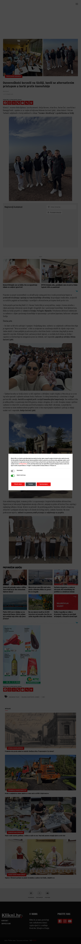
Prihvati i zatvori (18, 484)
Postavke (31, 484)
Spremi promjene (44, 484)
